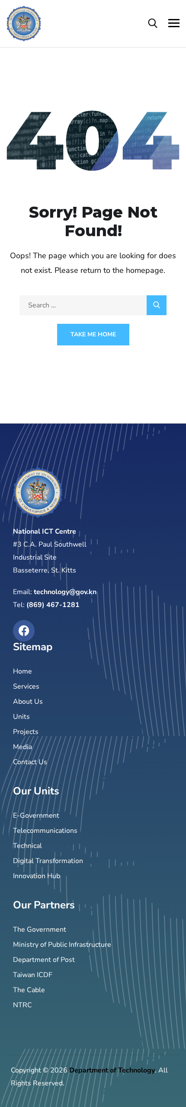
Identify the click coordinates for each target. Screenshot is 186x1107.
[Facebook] (24, 631)
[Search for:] (93, 305)
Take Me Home (93, 334)
